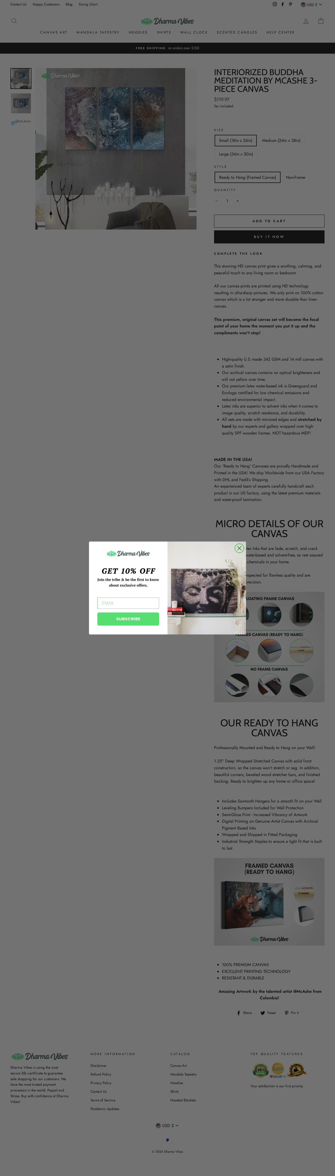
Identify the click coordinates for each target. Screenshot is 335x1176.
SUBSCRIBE (128, 619)
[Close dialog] (239, 548)
